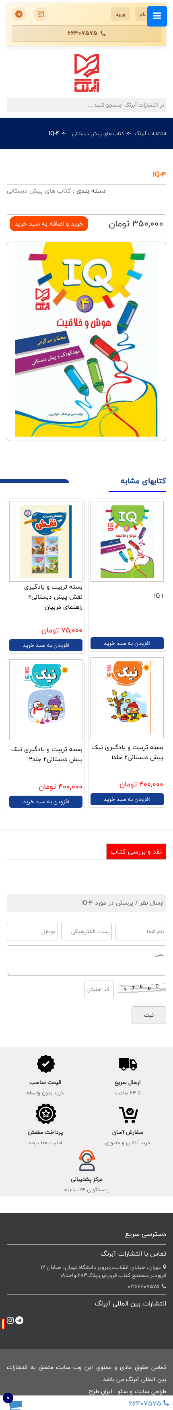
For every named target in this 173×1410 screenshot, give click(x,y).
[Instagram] (40, 14)
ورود (120, 14)
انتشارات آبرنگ (150, 133)
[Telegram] (19, 14)
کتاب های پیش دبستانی (98, 133)
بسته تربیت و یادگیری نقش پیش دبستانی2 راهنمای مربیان (53, 596)
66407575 (82, 33)
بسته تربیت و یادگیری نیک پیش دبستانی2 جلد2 (46, 754)
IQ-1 (158, 596)
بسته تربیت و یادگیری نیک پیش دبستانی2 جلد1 (127, 752)
